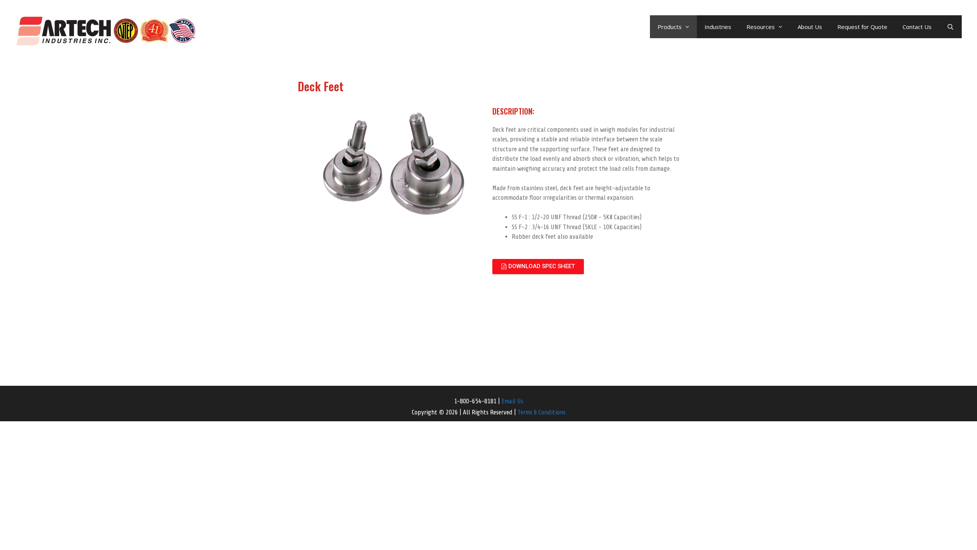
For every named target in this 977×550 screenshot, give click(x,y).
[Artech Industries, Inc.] (106, 30)
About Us (810, 27)
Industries (718, 27)
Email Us (512, 401)
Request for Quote (862, 27)
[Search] (950, 26)
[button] (538, 266)
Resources (760, 27)
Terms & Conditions (542, 412)
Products (670, 27)
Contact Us (917, 27)
